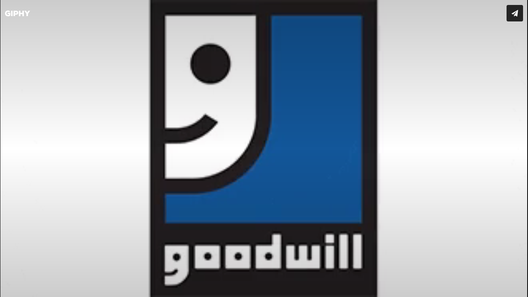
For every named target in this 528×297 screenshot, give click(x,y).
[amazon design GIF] (264, 148)
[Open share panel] (515, 13)
